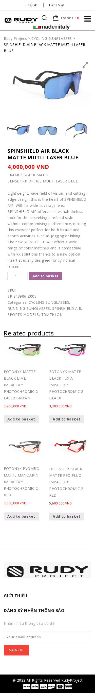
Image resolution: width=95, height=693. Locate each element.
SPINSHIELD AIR (66, 308)
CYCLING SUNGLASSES (49, 302)
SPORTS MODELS (23, 314)
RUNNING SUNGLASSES (29, 308)
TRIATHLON (52, 314)
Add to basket (45, 276)
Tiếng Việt (56, 5)
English (31, 5)
